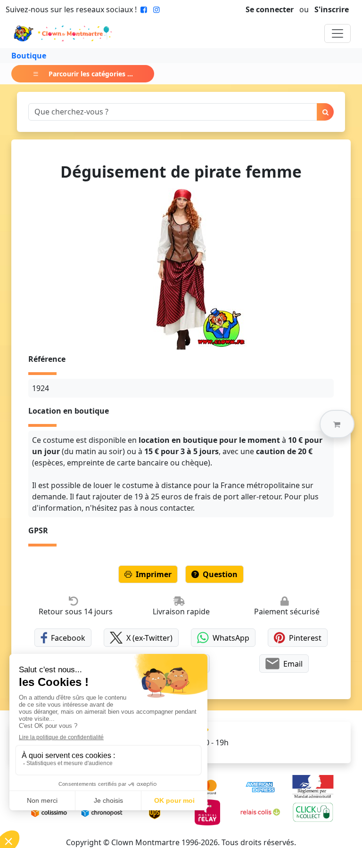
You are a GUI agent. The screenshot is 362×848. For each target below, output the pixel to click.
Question (220, 574)
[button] (337, 424)
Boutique (28, 55)
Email (293, 664)
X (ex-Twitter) (149, 638)
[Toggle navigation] (337, 33)
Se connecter (270, 9)
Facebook (68, 638)
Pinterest (305, 638)
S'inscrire (331, 9)
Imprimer (154, 574)
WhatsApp (231, 638)
